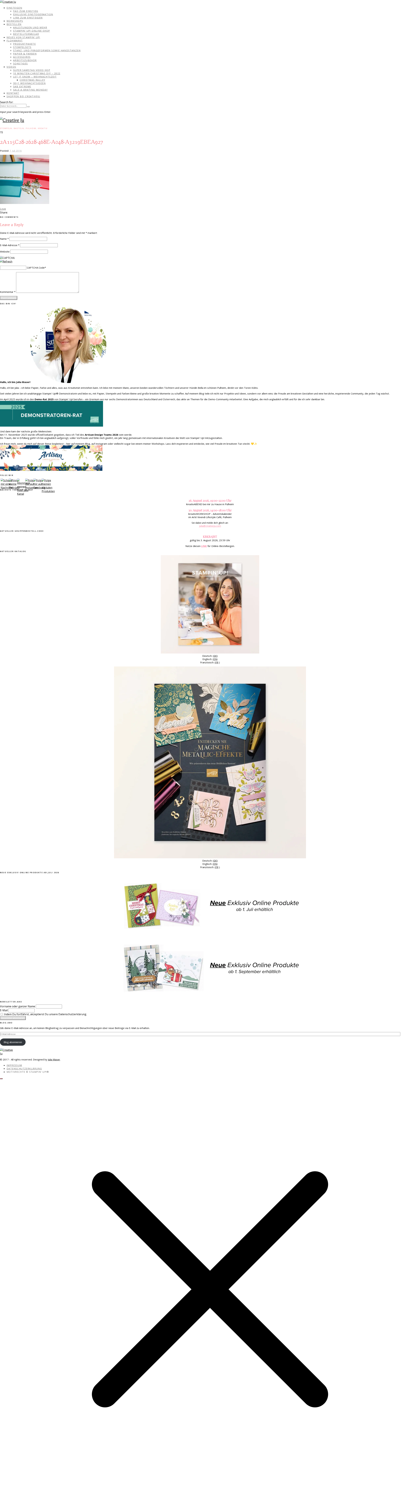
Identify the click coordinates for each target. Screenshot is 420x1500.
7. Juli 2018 (16, 150)
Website (5, 251)
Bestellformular (26, 34)
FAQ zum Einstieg (25, 11)
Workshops (15, 20)
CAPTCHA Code (36, 267)
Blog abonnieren (13, 1042)
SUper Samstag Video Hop (31, 70)
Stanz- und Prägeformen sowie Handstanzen (47, 50)
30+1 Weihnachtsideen (29, 83)
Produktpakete (24, 43)
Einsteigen (14, 7)
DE (215, 655)
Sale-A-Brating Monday (30, 89)
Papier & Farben (25, 53)
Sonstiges (20, 63)
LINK (204, 546)
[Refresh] (6, 261)
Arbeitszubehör (25, 60)
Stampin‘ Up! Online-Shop (31, 30)
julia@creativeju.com (210, 525)
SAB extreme (22, 86)
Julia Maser (54, 1059)
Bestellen (14, 24)
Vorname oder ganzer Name (17, 1006)
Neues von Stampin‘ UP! (23, 37)
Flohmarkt (15, 40)
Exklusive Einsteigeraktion (33, 14)
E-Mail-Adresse (9, 245)
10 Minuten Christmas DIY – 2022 (36, 73)
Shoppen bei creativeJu (23, 96)
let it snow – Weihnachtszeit (35, 76)
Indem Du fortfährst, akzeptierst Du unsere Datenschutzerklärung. (45, 1014)
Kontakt (13, 93)
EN (215, 659)
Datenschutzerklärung (24, 1068)
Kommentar (7, 291)
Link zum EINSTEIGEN (28, 17)
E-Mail (4, 1010)
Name (4, 238)
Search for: (6, 102)
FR (216, 662)
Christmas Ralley (32, 79)
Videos (11, 66)
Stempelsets (22, 47)
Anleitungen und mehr (30, 27)
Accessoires (22, 57)
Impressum (14, 1065)
